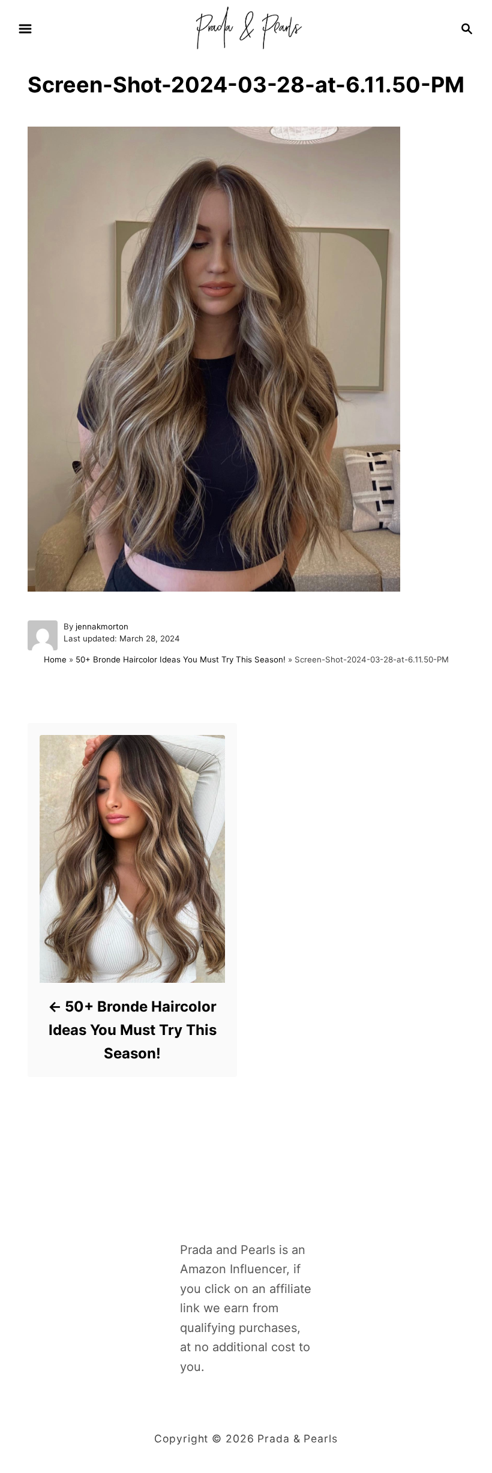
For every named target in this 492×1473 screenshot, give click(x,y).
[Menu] (25, 29)
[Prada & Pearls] (246, 27)
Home (55, 659)
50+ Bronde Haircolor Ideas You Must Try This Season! (181, 659)
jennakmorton (102, 626)
